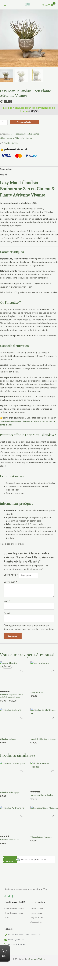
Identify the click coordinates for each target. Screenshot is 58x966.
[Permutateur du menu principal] (5, 5)
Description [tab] (5, 169)
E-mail (7, 613)
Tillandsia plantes (31, 134)
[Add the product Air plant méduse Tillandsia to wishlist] (52, 771)
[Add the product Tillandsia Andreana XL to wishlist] (22, 816)
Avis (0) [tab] (3, 174)
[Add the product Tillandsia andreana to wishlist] (22, 718)
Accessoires (35, 922)
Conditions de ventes (14, 908)
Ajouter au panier (24, 122)
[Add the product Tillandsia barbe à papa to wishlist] (22, 771)
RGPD (7, 917)
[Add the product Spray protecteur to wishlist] (52, 671)
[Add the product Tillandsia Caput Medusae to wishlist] (52, 816)
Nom (7, 601)
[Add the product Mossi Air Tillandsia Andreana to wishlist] (52, 718)
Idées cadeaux (17, 134)
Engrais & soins (37, 917)
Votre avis (10, 582)
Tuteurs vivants (37, 908)
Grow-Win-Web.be (36, 959)
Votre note (11, 574)
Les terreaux (36, 913)
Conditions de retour (14, 913)
